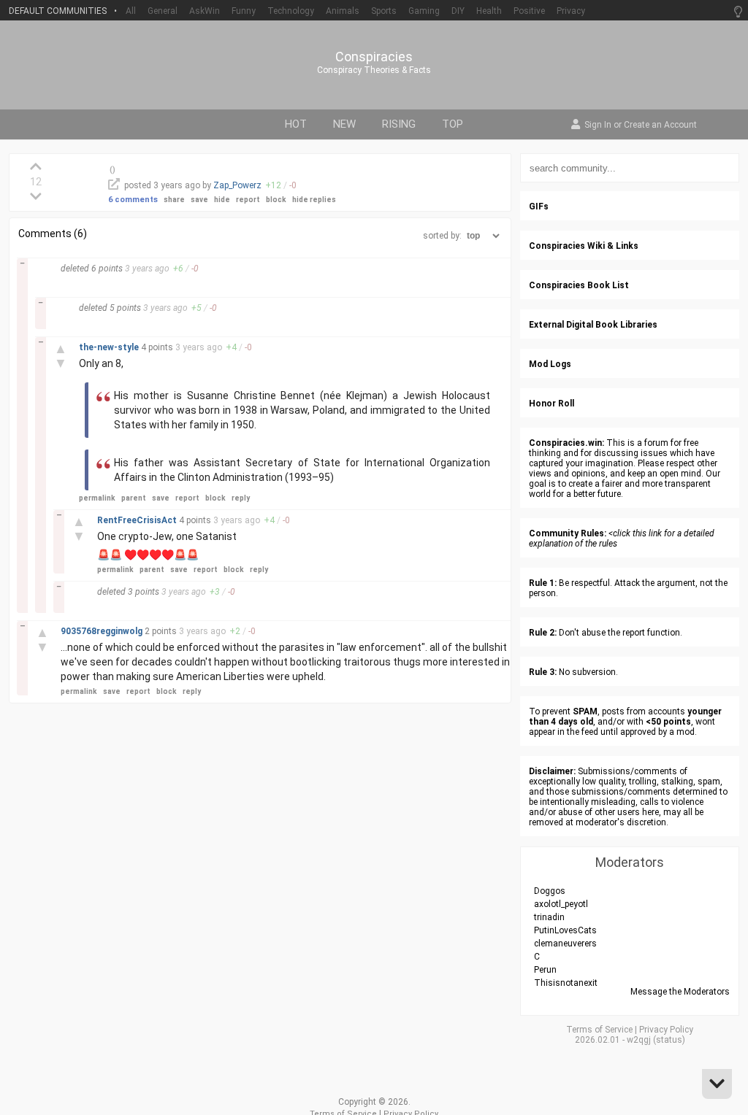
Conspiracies (374, 56)
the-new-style (110, 347)
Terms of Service (599, 1030)
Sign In (597, 125)
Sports (384, 11)
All (131, 11)
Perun (545, 970)
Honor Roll (551, 403)
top (452, 124)
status (669, 1040)
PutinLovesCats (565, 930)
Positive (529, 11)
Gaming (424, 11)
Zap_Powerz (237, 185)
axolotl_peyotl (561, 904)
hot (296, 124)
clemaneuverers (565, 943)
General (163, 11)
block (276, 200)
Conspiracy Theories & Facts (374, 70)
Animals (342, 11)
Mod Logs (550, 364)
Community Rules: (567, 533)
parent (133, 498)
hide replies (314, 200)
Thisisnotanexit (566, 983)
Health (489, 11)
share (174, 200)
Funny (244, 11)
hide (222, 200)
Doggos (549, 891)
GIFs (539, 206)
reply (241, 498)
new (344, 124)
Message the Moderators (680, 992)
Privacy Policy (666, 1030)
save (199, 200)
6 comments (133, 199)
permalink (97, 498)
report (248, 200)
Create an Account (660, 125)
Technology (290, 11)
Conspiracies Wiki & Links (583, 246)
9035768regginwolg (103, 631)
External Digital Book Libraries (593, 325)
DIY (458, 11)
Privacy (571, 11)
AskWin (204, 11)
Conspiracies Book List (579, 285)
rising (399, 124)
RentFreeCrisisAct (138, 520)
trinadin (549, 917)
